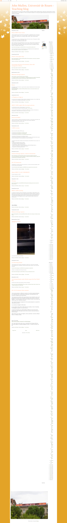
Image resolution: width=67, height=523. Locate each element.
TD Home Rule (52, 215)
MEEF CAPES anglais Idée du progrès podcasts (23, 105)
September (52, 279)
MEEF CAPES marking (17, 190)
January (52, 462)
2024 (51, 266)
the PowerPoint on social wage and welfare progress (24, 134)
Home (26, 330)
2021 (51, 49)
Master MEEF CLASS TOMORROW (21, 172)
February (52, 460)
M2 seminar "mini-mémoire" (52, 230)
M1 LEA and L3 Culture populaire (52, 161)
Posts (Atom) (28, 332)
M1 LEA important (52, 178)
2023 (51, 267)
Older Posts (37, 330)
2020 (51, 50)
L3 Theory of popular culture (52, 173)
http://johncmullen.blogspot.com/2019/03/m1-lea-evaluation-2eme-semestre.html (25, 167)
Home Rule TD (52, 191)
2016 (51, 467)
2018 (51, 244)
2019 (51, 272)
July (51, 63)
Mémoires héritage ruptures (18, 74)
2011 (51, 473)
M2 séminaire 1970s (52, 234)
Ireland (51, 216)
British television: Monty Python (52, 187)
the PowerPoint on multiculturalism (22, 133)
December (52, 53)
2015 (51, 248)
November (52, 275)
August (52, 281)
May (51, 65)
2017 (51, 245)
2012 (51, 472)
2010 (51, 254)
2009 (51, 255)
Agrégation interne (16, 221)
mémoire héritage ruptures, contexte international (23, 153)
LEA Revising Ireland (17, 262)
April (51, 66)
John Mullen (45, 46)
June (51, 64)
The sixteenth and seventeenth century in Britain (52, 200)
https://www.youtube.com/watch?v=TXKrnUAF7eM (19, 67)
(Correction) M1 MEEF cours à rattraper (52, 225)
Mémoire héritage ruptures (18, 212)
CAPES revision (15, 128)
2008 (51, 256)
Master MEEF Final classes (18, 32)
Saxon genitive (52, 238)
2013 (51, 250)
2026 (51, 43)
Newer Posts (14, 330)
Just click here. (27, 107)
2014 (51, 249)
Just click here (28, 100)
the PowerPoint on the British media (22, 132)
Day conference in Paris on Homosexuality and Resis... (52, 208)
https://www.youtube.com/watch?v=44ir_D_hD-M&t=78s (20, 49)
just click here (30, 108)
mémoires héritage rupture (52, 167)
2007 (51, 478)
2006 (51, 259)
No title (52, 220)
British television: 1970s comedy (52, 182)
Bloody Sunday (52, 219)
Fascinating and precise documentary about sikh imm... (52, 81)
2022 (51, 48)
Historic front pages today (18, 56)
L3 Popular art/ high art (17, 97)
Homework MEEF (16, 117)
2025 (51, 44)
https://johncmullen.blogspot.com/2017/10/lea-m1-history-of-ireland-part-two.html (23, 271)
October (52, 277)
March (52, 288)
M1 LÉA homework (16, 162)
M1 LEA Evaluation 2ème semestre (20, 290)
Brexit (13, 85)
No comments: (27, 51)
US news (14, 181)
